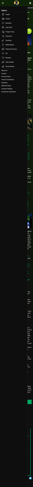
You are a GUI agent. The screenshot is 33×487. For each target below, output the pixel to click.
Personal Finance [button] (11, 49)
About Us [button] (4, 70)
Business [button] (8, 23)
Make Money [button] (10, 45)
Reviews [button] (8, 58)
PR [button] (6, 53)
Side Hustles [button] (10, 62)
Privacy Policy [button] (5, 76)
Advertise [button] (4, 83)
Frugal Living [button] (10, 32)
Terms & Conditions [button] (7, 79)
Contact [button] (3, 73)
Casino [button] (8, 19)
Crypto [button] (8, 14)
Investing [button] (8, 40)
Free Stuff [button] (9, 27)
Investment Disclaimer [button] (8, 92)
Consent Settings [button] (6, 89)
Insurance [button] (9, 36)
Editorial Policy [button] (6, 86)
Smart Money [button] (10, 66)
